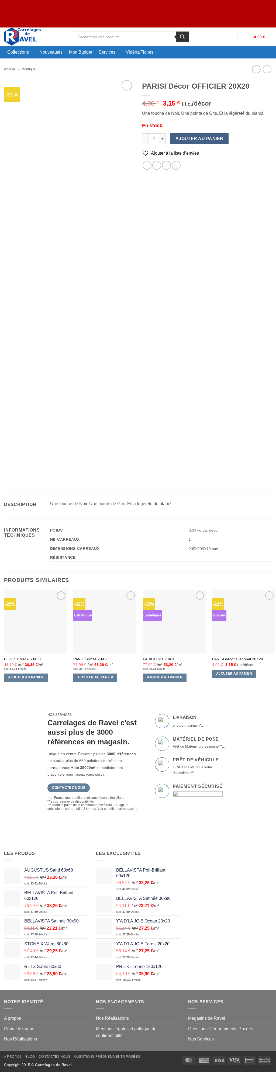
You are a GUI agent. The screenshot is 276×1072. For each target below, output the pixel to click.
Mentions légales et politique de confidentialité (126, 1032)
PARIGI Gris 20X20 (159, 659)
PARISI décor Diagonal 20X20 (237, 659)
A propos (12, 1018)
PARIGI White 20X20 (91, 659)
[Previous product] (267, 69)
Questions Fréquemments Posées (220, 1028)
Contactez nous (55, 1057)
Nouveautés (51, 52)
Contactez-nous (19, 1028)
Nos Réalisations (20, 1039)
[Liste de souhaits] (244, 37)
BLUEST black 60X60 (22, 659)
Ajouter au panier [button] (26, 677)
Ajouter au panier (199, 138)
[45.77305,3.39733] (237, 14)
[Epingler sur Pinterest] (176, 165)
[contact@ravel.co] (248, 14)
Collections (18, 52)
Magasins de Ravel (206, 1018)
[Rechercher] (182, 37)
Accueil (10, 69)
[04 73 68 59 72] (269, 14)
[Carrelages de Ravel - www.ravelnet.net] (34, 36)
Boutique (29, 69)
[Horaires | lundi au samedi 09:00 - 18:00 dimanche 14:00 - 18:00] (259, 14)
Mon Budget (80, 52)
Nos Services (201, 1039)
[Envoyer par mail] (166, 165)
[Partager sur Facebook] (147, 165)
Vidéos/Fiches (139, 52)
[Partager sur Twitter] (156, 165)
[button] (230, 37)
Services (107, 52)
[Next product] (256, 69)
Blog (30, 1057)
